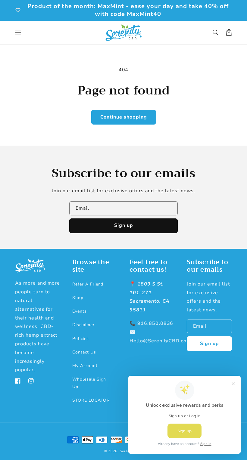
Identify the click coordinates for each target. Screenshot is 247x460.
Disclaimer (83, 325)
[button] (18, 32)
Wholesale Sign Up (89, 383)
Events (79, 311)
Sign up (123, 225)
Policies (80, 338)
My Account (85, 366)
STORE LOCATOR (90, 400)
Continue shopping (123, 117)
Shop (77, 298)
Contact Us (84, 352)
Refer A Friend (87, 284)
